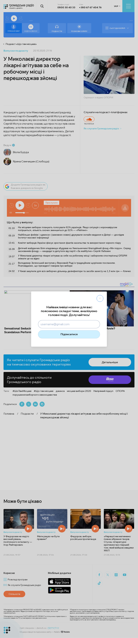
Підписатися (69, 334)
